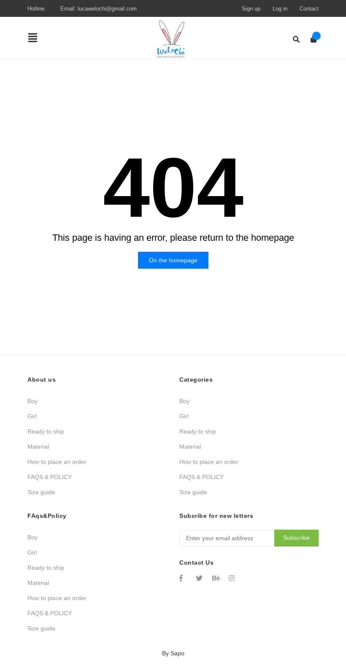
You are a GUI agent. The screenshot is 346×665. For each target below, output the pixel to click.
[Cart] (310, 39)
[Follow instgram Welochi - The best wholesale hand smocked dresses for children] (233, 578)
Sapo (177, 653)
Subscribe (296, 537)
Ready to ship (45, 431)
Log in (280, 8)
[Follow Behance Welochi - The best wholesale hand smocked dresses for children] (216, 578)
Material (38, 446)
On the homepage (173, 260)
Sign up (251, 8)
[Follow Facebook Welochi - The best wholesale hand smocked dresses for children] (183, 578)
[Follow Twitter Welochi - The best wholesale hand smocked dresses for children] (200, 578)
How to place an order (56, 461)
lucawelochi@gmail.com (107, 8)
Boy (32, 401)
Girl (32, 416)
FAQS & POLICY (49, 477)
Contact (309, 8)
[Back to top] (322, 624)
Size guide (41, 492)
